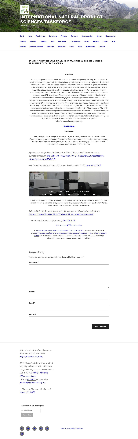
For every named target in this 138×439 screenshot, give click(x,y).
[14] (72, 194)
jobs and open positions (81, 233)
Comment (34, 262)
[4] (50, 194)
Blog (113, 41)
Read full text (69, 126)
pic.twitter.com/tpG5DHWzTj (42, 159)
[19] (84, 194)
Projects (64, 36)
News (30, 36)
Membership (90, 46)
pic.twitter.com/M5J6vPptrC (32, 383)
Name (32, 292)
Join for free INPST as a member (69, 225)
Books (80, 46)
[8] (59, 194)
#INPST (74, 156)
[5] (52, 194)
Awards (96, 41)
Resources (62, 41)
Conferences (110, 36)
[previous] (32, 184)
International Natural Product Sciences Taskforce (61, 19)
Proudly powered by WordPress (72, 429)
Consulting (53, 36)
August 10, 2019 (93, 165)
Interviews (61, 46)
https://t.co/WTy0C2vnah (58, 156)
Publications (40, 36)
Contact (102, 46)
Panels (105, 41)
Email (32, 303)
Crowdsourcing (87, 36)
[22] (90, 194)
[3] (47, 194)
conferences (40, 233)
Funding (23, 41)
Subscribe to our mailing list (32, 406)
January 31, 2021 (27, 392)
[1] (43, 194)
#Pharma (44, 373)
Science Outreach (36, 46)
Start (22, 36)
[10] (63, 194)
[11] (65, 194)
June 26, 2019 (69, 220)
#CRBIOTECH (56, 214)
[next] (106, 184)
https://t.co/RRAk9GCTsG (31, 357)
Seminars (50, 46)
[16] (77, 194)
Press (71, 46)
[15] (74, 194)
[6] (54, 194)
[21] (88, 194)
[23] (93, 194)
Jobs (52, 41)
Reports (33, 41)
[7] (56, 194)
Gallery (99, 36)
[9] (61, 194)
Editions (23, 46)
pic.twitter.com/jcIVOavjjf (82, 214)
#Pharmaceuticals (28, 376)
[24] (95, 194)
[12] (68, 194)
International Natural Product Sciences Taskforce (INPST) (60, 230)
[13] (70, 194)
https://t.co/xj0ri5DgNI (39, 214)
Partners (74, 36)
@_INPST (31, 379)
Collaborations (75, 41)
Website (32, 314)
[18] (81, 194)
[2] (45, 194)
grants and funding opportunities (59, 233)
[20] (86, 194)
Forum (86, 41)
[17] (79, 194)
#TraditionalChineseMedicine (91, 156)
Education (43, 41)
